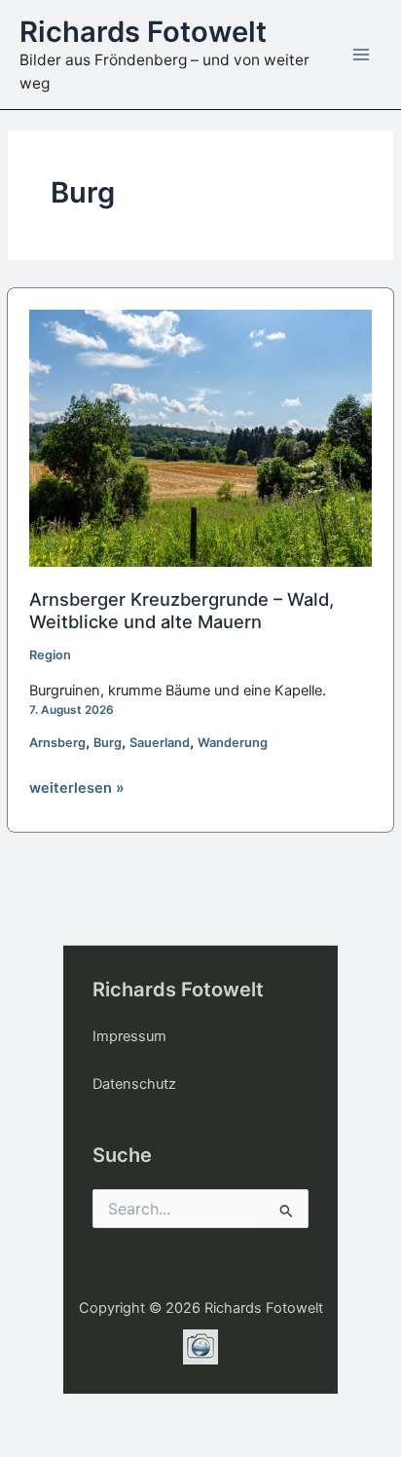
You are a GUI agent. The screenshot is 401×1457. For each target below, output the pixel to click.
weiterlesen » (77, 789)
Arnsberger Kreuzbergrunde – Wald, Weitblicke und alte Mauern (181, 609)
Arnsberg (57, 742)
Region (50, 655)
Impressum (129, 1036)
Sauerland (159, 742)
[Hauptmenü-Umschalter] (361, 54)
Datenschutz (134, 1084)
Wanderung (233, 742)
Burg (107, 742)
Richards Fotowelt (143, 32)
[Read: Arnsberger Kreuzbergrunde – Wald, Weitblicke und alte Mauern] (201, 437)
